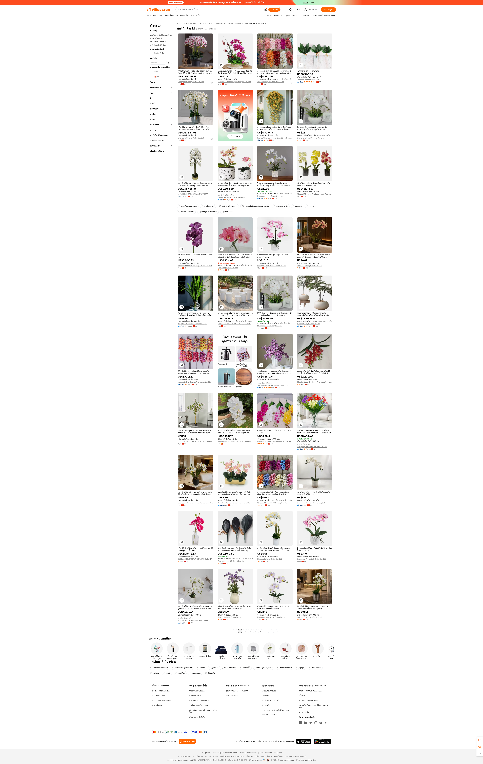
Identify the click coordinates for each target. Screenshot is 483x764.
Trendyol (268, 753)
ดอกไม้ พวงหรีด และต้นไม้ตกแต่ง (228, 24)
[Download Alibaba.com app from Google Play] (322, 741)
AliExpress (206, 753)
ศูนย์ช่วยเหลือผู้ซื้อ (269, 691)
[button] (265, 9)
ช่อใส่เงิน (156, 673)
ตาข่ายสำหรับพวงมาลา (229, 206)
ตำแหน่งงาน (157, 705)
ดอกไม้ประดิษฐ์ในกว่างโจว (184, 668)
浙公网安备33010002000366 (282, 760)
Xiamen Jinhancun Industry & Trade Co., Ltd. (195, 266)
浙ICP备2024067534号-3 (306, 760)
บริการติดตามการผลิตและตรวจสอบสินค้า (203, 711)
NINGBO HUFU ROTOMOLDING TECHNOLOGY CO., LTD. (235, 324)
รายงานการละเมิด (269, 715)
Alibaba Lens (160, 741)
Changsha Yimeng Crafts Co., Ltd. (191, 82)
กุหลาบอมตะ (196, 673)
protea (311, 206)
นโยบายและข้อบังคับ (197, 717)
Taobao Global (251, 753)
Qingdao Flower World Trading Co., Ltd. (272, 503)
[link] (479, 740)
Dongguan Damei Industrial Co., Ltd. (311, 503)
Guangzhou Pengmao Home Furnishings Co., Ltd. (195, 503)
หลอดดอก (298, 206)
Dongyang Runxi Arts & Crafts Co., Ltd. (312, 447)
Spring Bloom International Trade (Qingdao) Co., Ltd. (235, 441)
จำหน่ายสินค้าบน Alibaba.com (310, 691)
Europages (278, 753)
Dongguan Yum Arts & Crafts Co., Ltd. (271, 266)
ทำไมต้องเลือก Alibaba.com (162, 691)
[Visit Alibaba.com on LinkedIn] (305, 722)
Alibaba (180, 24)
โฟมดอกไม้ (211, 673)
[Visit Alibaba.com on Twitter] (310, 722)
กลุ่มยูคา (302, 668)
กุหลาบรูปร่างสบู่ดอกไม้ (265, 668)
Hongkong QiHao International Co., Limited (274, 441)
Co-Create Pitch (158, 696)
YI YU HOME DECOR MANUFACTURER (193, 194)
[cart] (299, 10)
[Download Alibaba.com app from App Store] (303, 741)
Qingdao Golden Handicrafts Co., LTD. (311, 79)
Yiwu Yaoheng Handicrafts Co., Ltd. (270, 82)
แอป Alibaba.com (287, 741)
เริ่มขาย (302, 696)
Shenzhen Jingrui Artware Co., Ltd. (310, 138)
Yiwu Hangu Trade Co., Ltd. (228, 268)
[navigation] (161, 327)
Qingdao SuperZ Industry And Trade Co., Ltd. (314, 382)
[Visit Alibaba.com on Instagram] (315, 722)
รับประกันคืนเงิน (195, 696)
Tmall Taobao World (229, 753)
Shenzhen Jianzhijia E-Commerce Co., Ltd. (234, 503)
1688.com (215, 753)
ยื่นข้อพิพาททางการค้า (270, 700)
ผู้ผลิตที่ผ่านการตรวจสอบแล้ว (237, 691)
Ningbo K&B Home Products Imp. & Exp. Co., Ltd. (314, 194)
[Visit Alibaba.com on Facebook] (300, 722)
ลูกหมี (214, 668)
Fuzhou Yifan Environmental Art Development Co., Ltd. (275, 138)
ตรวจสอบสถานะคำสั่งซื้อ (308, 700)
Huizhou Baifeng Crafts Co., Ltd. (309, 266)
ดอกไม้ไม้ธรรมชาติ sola (189, 206)
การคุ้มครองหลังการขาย (198, 705)
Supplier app (250, 741)
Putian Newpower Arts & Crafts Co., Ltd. (233, 197)
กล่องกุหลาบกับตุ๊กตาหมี (209, 212)
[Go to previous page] (235, 631)
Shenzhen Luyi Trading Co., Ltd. (269, 326)
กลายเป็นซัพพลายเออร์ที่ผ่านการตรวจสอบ (313, 706)
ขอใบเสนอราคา (232, 696)
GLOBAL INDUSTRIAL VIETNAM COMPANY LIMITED (195, 559)
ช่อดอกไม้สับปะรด (286, 668)
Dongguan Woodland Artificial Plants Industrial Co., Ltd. (195, 441)
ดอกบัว (168, 673)
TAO (261, 753)
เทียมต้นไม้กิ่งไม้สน (229, 668)
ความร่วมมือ (304, 712)
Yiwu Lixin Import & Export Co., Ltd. (231, 561)
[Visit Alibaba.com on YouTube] (320, 722)
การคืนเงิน (266, 705)
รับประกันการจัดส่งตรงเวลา (199, 700)
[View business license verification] (264, 760)
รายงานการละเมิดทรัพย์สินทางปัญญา (276, 710)
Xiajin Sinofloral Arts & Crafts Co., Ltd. (192, 324)
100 (270, 631)
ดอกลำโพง (181, 673)
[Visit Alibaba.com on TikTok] (325, 722)
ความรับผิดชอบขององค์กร (162, 700)
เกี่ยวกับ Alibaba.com (160, 686)
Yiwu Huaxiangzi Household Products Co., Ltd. (275, 385)
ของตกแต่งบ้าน (206, 24)
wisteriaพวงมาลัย (282, 206)
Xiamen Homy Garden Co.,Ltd (308, 324)
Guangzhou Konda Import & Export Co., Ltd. (234, 82)
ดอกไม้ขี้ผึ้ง (246, 668)
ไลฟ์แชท (265, 696)
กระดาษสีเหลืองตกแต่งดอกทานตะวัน (257, 206)
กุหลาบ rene (228, 212)
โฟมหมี (202, 668)
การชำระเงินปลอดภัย (197, 691)
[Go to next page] (275, 631)
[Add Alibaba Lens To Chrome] (187, 741)
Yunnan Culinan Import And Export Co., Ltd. (194, 382)
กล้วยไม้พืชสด (316, 668)
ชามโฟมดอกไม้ (209, 206)
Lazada (241, 753)
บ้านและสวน (191, 24)
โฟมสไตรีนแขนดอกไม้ (160, 668)
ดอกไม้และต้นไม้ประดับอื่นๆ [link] (255, 24)
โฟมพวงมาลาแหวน (187, 212)
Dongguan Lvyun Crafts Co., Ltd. (270, 196)
